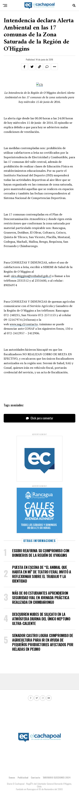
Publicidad (23, 777)
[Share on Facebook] (24, 66)
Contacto (35, 777)
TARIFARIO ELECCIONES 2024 (57, 777)
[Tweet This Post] (32, 66)
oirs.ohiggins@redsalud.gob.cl (31, 276)
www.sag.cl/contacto (24, 324)
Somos (12, 777)
